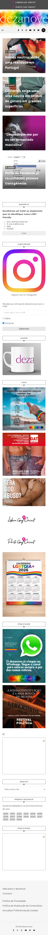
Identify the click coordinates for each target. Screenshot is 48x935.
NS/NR (10, 229)
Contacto (7, 893)
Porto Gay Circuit (26, 7)
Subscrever (24, 329)
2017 (12, 817)
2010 (5, 814)
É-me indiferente (15, 224)
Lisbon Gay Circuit (25, 2)
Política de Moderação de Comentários (22, 906)
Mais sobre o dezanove (14, 889)
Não (9, 226)
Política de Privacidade (14, 901)
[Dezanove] (24, 18)
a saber (10, 52)
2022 (5, 819)
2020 (33, 817)
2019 (26, 817)
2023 (12, 819)
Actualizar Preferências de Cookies (20, 910)
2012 (19, 814)
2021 (39, 817)
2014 (32, 814)
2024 (19, 819)
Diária (7, 318)
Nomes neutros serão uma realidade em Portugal (22, 62)
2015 (39, 814)
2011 (12, 814)
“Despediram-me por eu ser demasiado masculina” (21, 139)
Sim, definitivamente (17, 222)
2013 (26, 814)
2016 (5, 817)
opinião (10, 129)
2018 (19, 817)
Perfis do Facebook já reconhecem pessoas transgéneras (22, 178)
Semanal (9, 323)
